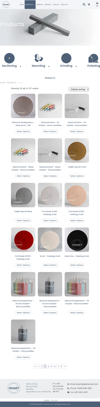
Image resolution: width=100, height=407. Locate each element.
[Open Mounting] (49, 66)
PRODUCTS (29, 4)
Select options (23, 131)
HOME (22, 4)
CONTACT (55, 4)
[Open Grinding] (76, 66)
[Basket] (89, 4)
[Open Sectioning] (20, 66)
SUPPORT (47, 4)
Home (2, 82)
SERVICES (39, 4)
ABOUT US (64, 4)
